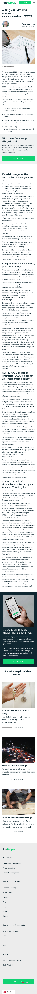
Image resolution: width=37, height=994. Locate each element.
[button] (34, 3)
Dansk (9, 992)
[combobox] (8, 992)
